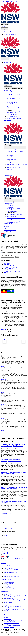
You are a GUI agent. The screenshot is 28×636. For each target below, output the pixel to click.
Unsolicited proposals (9, 627)
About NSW (10, 204)
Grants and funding (11, 101)
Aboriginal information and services (15, 91)
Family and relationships (12, 99)
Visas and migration (11, 109)
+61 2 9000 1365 (8, 528)
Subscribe (3, 551)
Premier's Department (9, 608)
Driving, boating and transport (14, 94)
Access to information (9, 582)
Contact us (3, 329)
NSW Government (6, 615)
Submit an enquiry (5, 525)
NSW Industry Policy (7, 339)
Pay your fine (7, 571)
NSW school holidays (12, 211)
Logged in (5, 29)
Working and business (10, 150)
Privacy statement (8, 587)
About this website (6, 579)
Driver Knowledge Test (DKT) (11, 569)
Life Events (9, 106)
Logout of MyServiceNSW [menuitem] (10, 34)
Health (5, 605)
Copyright (6, 584)
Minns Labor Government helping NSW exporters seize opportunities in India (13, 472)
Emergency (9, 97)
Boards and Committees (9, 621)
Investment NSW (19, 558)
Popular (3, 563)
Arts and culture (10, 205)
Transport (6, 610)
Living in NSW (8, 90)
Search (16, 256)
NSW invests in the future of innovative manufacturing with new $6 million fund (11, 460)
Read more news (6, 513)
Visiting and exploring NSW (13, 208)
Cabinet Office (7, 594)
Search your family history (10, 573)
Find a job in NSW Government (11, 623)
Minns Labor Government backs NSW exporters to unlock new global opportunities (14, 488)
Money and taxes (11, 158)
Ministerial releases (8, 575)
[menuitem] (7, 31)
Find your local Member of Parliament (13, 620)
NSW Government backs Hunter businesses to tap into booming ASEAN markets (14, 445)
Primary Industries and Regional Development (14, 609)
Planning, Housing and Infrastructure (12, 606)
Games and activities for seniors (11, 576)
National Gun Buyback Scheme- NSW (13, 572)
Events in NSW (10, 207)
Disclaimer (6, 586)
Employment (10, 155)
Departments (4, 591)
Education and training (12, 95)
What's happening (9, 203)
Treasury (6, 612)
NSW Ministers (7, 619)
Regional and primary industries (14, 107)
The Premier (6, 617)
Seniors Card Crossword (9, 565)
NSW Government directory (10, 588)
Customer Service (8, 602)
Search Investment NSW (6, 255)
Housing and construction (13, 103)
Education (6, 604)
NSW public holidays (12, 209)
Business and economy (12, 152)
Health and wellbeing (12, 102)
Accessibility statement (9, 583)
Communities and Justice (9, 598)
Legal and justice (11, 105)
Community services (11, 93)
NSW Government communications (12, 625)
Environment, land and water (13, 98)
